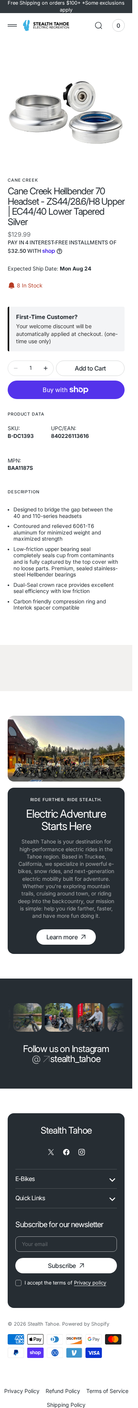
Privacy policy (90, 1281)
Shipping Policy (66, 1403)
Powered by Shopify (85, 1322)
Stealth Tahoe (43, 1322)
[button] (12, 25)
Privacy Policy (21, 1389)
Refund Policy (63, 1389)
